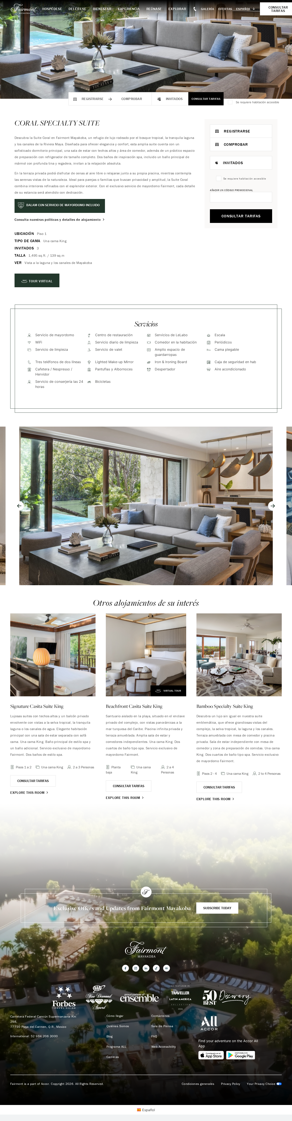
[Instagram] (135, 968)
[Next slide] (272, 506)
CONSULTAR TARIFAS (33, 781)
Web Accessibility (163, 1047)
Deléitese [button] (77, 9)
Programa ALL (116, 1047)
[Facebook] (125, 968)
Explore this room (27, 792)
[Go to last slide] (19, 506)
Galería (207, 9)
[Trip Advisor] (166, 968)
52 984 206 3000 (44, 1036)
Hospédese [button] (52, 9)
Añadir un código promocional (231, 190)
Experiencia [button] (129, 9)
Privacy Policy (230, 1084)
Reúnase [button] (154, 9)
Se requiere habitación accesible (257, 102)
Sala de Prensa (162, 1026)
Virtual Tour (172, 690)
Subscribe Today (217, 908)
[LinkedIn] (146, 968)
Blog (109, 1036)
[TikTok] (156, 968)
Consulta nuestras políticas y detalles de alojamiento (57, 219)
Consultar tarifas (206, 99)
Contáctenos (160, 1016)
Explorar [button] (177, 9)
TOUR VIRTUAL (41, 281)
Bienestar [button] (102, 9)
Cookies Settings (264, 1084)
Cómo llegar (115, 1016)
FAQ (154, 1036)
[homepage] (26, 8)
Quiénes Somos (117, 1026)
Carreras (112, 1057)
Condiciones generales (198, 1084)
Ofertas (225, 9)
